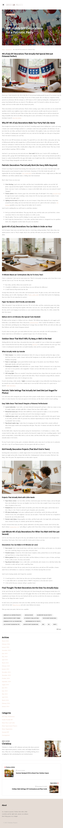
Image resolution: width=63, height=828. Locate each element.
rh (48, 624)
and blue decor (29, 615)
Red (43, 624)
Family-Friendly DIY (7, 720)
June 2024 (5, 691)
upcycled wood (57, 193)
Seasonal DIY (10, 14)
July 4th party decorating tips (12, 624)
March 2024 (5, 700)
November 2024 (6, 675)
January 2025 (5, 669)
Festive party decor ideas (49, 618)
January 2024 (5, 706)
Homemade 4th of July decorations (13, 621)
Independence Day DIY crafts (33, 621)
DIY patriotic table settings (31, 618)
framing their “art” (14, 527)
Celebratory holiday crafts (44, 615)
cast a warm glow (26, 173)
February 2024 (6, 703)
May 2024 (5, 694)
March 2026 (5, 641)
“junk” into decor (10, 386)
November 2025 (6, 650)
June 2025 (5, 653)
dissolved (34, 344)
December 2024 (6, 672)
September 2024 (6, 681)
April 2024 (5, 697)
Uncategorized (6, 735)
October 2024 (6, 678)
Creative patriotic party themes (12, 618)
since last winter (17, 118)
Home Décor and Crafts (8, 723)
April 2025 (5, 660)
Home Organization (7, 729)
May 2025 (5, 657)
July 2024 (4, 688)
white (54, 624)
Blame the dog (16, 605)
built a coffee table (34, 295)
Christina (10, 35)
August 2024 (5, 685)
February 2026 (6, 644)
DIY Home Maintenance (8, 716)
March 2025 (5, 663)
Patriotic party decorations (31, 624)
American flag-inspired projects (12, 615)
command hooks (34, 322)
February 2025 (6, 666)
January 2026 (5, 647)
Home (3, 50)
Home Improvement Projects (9, 726)
